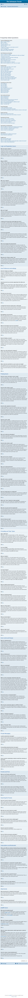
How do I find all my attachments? (6, 134)
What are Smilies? (4, 85)
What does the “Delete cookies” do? (7, 50)
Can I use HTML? (4, 84)
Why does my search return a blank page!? (8, 120)
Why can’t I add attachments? (6, 74)
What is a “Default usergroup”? (6, 102)
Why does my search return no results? (8, 119)
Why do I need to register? (5, 41)
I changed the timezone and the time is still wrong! (9, 57)
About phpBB (9, 915)
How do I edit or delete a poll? (6, 72)
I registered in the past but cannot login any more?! (9, 47)
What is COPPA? (4, 42)
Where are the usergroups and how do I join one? (9, 99)
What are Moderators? (5, 97)
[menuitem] (2, 4)
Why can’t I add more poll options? (7, 71)
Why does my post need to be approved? (8, 78)
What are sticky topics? (5, 90)
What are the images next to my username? (8, 59)
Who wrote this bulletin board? (6, 138)
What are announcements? (5, 89)
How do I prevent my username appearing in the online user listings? (12, 55)
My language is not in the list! (6, 58)
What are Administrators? (5, 96)
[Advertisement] (14, 22)
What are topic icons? (4, 92)
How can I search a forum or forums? (7, 118)
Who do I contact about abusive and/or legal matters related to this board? (13, 140)
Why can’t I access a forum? (6, 73)
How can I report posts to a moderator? (7, 76)
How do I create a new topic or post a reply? (8, 66)
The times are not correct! (5, 56)
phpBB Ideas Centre (5, 923)
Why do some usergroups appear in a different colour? (10, 101)
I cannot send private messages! (6, 107)
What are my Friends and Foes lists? (7, 113)
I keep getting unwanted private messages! (8, 108)
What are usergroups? (5, 98)
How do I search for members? (6, 121)
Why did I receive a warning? (6, 75)
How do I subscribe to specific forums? (7, 128)
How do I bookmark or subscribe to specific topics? (10, 127)
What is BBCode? (4, 83)
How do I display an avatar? (5, 60)
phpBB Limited (7, 912)
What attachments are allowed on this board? (8, 133)
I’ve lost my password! (5, 48)
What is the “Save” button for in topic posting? (9, 77)
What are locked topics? (5, 91)
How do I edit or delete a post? (6, 67)
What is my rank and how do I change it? (8, 61)
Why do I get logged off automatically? (7, 49)
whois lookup (3, 936)
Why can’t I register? (4, 43)
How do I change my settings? (6, 54)
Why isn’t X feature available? (6, 139)
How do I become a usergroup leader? (7, 100)
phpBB (16, 320)
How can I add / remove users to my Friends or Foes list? (11, 114)
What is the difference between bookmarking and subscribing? (11, 126)
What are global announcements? (6, 88)
